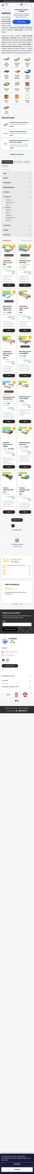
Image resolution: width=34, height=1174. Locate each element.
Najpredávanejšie (7, 161)
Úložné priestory (11, 217)
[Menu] (31, 5)
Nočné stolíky (10, 202)
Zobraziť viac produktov (17, 154)
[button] (30, 542)
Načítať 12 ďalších (17, 519)
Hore (18, 534)
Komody (9, 200)
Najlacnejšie (17, 161)
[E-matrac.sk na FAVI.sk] (25, 694)
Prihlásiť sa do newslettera (10, 629)
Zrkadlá (8, 220)
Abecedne (5, 165)
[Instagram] (7, 659)
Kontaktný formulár (10, 665)
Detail (9, 285)
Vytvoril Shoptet (10, 710)
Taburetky (9, 215)
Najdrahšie (27, 161)
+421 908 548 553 (9, 655)
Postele (9, 207)
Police (8, 205)
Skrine (8, 212)
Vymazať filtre (7, 240)
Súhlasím (17, 1169)
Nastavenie (17, 1164)
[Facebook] (3, 659)
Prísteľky (9, 210)
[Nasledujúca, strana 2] (17, 525)
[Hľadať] (18, 5)
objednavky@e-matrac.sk (11, 652)
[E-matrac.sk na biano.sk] (16, 694)
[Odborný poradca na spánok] (21, 5)
